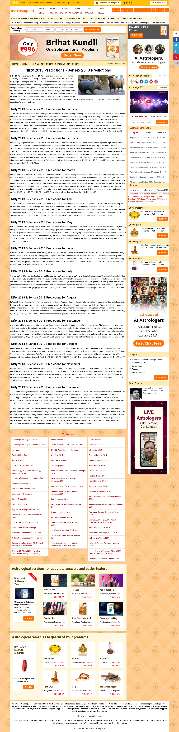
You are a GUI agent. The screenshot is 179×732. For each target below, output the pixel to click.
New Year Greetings (59, 460)
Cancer (77, 8)
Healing (72, 18)
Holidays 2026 (148, 190)
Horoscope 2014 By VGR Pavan (24, 440)
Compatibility (108, 18)
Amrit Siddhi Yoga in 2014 (99, 528)
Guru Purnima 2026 (136, 196)
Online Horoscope (97, 23)
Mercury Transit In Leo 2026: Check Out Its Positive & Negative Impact (149, 182)
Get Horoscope (92, 29)
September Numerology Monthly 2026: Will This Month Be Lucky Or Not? (149, 177)
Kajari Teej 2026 (146, 202)
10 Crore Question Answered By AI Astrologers (111, 706)
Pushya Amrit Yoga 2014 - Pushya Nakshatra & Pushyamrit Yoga (103, 521)
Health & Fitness (138, 372)
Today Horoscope (63, 3)
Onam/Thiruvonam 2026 (151, 199)
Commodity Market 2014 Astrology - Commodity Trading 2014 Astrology (27, 552)
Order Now (161, 377)
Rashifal (22, 3)
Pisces (101, 13)
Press (164, 704)
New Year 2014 (57, 455)
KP (99, 18)
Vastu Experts (58, 723)
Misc (141, 18)
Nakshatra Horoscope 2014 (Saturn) (26, 533)
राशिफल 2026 (58, 23)
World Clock (48, 704)
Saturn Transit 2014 (20, 499)
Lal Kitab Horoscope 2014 (22, 465)
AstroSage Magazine (140, 128)
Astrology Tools (72, 709)
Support (163, 709)
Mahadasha (70, 704)
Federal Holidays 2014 (98, 455)
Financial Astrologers (73, 723)
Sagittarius (65, 13)
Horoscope (23, 18)
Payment (123, 709)
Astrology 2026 (58, 709)
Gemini (65, 8)
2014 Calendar (95, 440)
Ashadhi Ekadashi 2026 (160, 194)
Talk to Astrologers (20, 720)
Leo (89, 8)
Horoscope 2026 (49, 3)
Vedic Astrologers (158, 720)
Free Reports (61, 18)
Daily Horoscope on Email (159, 116)
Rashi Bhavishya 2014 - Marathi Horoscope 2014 (68, 472)
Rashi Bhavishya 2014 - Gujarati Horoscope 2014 (63, 479)
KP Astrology (155, 704)
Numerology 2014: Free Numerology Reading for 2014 (26, 472)
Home (13, 18)
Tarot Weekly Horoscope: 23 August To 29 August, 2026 (149, 172)
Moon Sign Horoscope (140, 704)
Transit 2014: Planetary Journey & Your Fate (28, 516)
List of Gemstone (35, 704)
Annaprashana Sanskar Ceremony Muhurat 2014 (106, 505)
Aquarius (89, 13)
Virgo (101, 8)
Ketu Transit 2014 (19, 504)
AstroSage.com (100, 729)
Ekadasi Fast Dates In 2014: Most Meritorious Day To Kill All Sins (64, 544)
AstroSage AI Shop (158, 23)
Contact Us (106, 709)
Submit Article (94, 709)
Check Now (59, 597)
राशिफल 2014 (17, 460)
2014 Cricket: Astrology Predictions (65, 530)
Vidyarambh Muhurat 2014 (99, 538)
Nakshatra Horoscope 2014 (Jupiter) (27, 538)
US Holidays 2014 (96, 450)
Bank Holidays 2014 (97, 465)
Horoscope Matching (29, 23)
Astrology (34, 18)
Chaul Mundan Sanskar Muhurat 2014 (104, 559)
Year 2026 (162, 133)
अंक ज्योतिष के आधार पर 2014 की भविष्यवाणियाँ (27, 478)
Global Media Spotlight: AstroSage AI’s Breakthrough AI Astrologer (64, 706)
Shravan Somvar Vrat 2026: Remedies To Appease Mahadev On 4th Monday (149, 147)
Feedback (84, 709)
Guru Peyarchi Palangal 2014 (23, 489)
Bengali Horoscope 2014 (60, 512)
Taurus (53, 8)
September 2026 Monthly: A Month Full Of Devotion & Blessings (149, 138)
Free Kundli (15, 23)
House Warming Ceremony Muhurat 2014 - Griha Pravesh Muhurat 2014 (106, 552)
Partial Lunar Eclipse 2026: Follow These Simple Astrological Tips (149, 143)
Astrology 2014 (18, 450)
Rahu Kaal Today (112, 23)
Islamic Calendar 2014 (98, 486)
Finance (135, 369)
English (135, 133)
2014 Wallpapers (57, 465)
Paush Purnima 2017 (59, 440)
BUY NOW (28, 618)
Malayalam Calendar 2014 (99, 491)
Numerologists (111, 720)
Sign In (155, 3)
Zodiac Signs (81, 704)
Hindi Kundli (125, 23)
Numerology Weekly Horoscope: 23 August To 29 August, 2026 (149, 162)
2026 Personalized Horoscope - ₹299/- (147, 359)
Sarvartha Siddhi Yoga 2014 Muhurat (103, 533)
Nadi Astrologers (104, 723)
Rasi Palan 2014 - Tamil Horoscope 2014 (67, 486)
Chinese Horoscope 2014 (22, 484)
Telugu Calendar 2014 (97, 471)
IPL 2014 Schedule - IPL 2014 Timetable (67, 445)
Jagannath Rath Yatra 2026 (139, 194)
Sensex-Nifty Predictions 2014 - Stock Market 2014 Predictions (27, 544)
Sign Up (162, 3)
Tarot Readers (98, 720)
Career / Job (137, 366)
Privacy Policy (134, 709)
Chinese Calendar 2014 (98, 460)
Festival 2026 (135, 190)
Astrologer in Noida (96, 704)
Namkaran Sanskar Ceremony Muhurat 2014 (104, 513)
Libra (41, 13)
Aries (41, 8)
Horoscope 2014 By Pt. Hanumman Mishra (29, 445)
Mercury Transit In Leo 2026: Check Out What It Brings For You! (149, 167)
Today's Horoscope (72, 23)
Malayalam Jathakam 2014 (61, 517)
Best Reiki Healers (119, 723)
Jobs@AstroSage (79, 711)
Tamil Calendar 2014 (97, 445)
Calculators (121, 18)
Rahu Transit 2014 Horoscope (24, 527)
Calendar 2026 (76, 3)
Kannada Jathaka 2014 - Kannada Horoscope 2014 (64, 492)
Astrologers (59, 704)
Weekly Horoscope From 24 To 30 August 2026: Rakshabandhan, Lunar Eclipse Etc (149, 152)
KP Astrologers (90, 723)
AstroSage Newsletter (138, 116)
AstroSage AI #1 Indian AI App (24, 706)
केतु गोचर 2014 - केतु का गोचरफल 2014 (26, 509)
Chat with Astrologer (107, 3)
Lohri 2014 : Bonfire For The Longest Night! (65, 523)
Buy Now (138, 35)
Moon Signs (144, 23)
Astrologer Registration (97, 711)
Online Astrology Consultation (60, 720)
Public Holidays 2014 (97, 481)
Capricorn (77, 13)
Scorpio (53, 13)
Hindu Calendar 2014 (97, 476)
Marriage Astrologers (82, 720)
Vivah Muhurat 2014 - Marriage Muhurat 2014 (105, 497)
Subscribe (162, 87)
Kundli (29, 3)
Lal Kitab (134, 23)
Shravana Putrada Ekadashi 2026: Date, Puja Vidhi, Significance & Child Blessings (149, 157)
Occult (50, 18)
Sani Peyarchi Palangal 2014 (23, 494)
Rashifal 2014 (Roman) (21, 455)
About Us (115, 709)
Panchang (82, 18)
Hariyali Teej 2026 (151, 196)
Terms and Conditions (150, 709)
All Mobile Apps (160, 76)
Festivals (133, 18)
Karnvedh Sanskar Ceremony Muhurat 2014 (104, 544)
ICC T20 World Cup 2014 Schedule (64, 450)
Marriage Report (138, 363)
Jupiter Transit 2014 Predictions (25, 522)
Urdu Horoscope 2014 (59, 499)
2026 (43, 18)
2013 (24, 64)
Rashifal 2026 (37, 3)
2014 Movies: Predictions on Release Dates (65, 536)
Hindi (148, 133)
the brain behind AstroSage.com (153, 390)
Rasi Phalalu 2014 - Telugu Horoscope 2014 (66, 505)
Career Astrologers (142, 720)
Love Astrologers (126, 720)
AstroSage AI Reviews (140, 706)
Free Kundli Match (112, 704)
